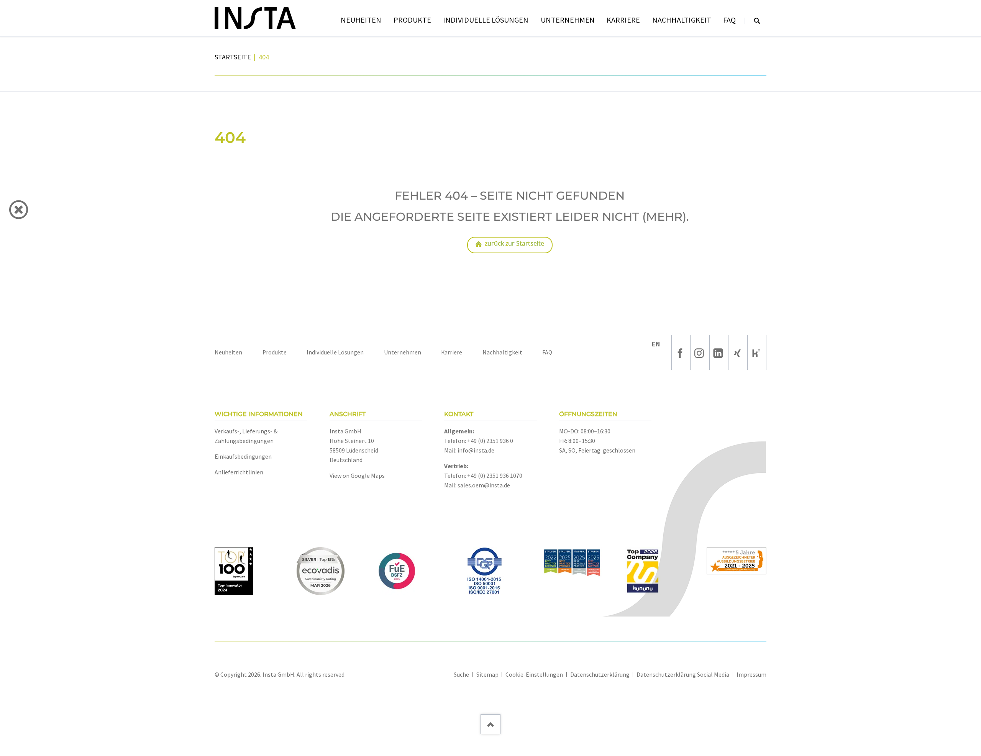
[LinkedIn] (718, 352)
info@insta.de (476, 450)
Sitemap (487, 674)
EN (656, 343)
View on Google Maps (357, 475)
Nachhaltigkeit (502, 352)
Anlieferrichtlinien (239, 472)
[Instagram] (699, 352)
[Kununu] (756, 352)
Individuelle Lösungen (335, 352)
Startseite (233, 56)
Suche (757, 21)
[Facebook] (681, 352)
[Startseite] (255, 18)
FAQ (547, 352)
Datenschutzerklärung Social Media (683, 674)
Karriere (451, 352)
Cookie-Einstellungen (534, 674)
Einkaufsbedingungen (243, 456)
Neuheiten (228, 352)
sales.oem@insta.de (484, 485)
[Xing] (737, 352)
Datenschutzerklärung (600, 674)
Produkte (274, 352)
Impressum (751, 674)
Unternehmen (402, 352)
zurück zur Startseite (514, 243)
